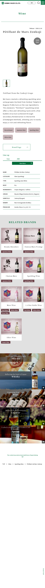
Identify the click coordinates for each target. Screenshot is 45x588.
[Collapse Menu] (43, 3)
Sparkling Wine (34, 130)
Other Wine (11, 337)
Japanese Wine (21, 130)
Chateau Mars (11, 276)
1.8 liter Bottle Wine (33, 305)
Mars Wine (11, 305)
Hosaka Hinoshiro (11, 247)
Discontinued (8, 130)
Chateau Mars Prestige (33, 247)
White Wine (7, 137)
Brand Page (16, 147)
